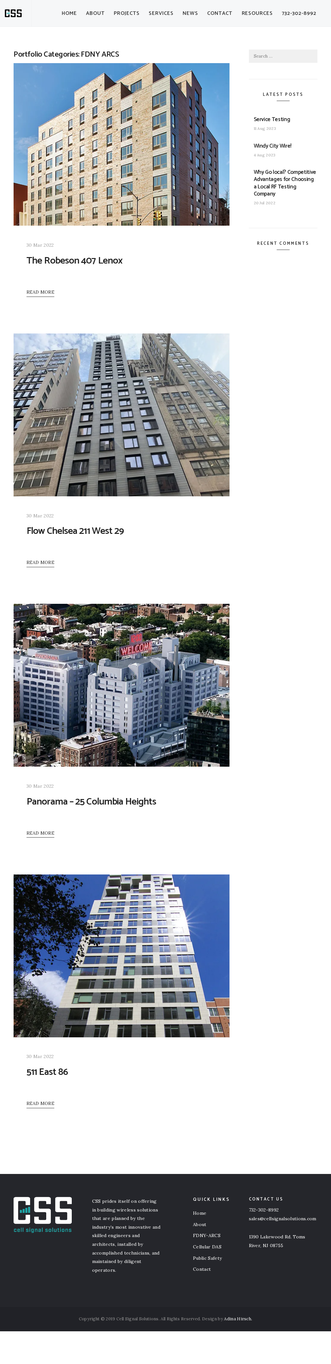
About (95, 13)
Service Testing (272, 119)
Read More (40, 292)
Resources (257, 13)
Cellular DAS (207, 1247)
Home (69, 13)
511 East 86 (47, 1072)
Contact (219, 13)
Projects (127, 13)
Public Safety (207, 1258)
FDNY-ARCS (206, 1235)
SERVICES (161, 13)
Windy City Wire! (273, 146)
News (190, 13)
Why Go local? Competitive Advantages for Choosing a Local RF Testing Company (285, 183)
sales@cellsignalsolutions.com (282, 1219)
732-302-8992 (299, 13)
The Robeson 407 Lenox (75, 261)
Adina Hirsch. (238, 1319)
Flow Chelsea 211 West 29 (75, 531)
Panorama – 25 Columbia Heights (91, 802)
